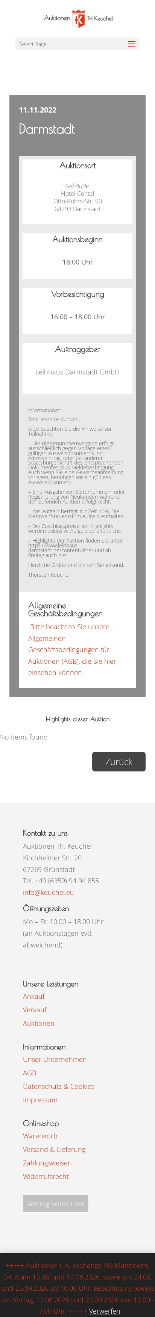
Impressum (40, 1099)
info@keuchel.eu (48, 892)
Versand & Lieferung (54, 1149)
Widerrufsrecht (46, 1176)
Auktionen (39, 1023)
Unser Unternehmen (55, 1059)
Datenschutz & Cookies (58, 1086)
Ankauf (33, 996)
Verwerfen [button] (104, 1310)
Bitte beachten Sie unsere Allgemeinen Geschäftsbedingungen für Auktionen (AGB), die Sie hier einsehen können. (72, 649)
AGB (29, 1072)
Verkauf (34, 1009)
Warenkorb (40, 1135)
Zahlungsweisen (47, 1162)
